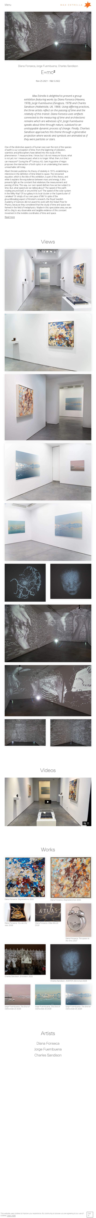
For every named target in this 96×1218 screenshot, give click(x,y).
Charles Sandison (68, 66)
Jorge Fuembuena (46, 66)
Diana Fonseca (26, 66)
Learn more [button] (11, 1216)
